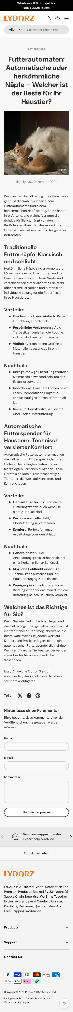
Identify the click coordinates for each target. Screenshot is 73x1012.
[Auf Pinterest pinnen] (37, 695)
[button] (57, 18)
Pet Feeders (36, 49)
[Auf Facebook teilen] (29, 695)
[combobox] (36, 29)
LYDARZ (29, 992)
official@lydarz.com (36, 7)
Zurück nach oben (36, 853)
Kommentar (12, 777)
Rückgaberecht (13, 998)
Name (8, 738)
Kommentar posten (36, 812)
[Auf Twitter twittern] (20, 695)
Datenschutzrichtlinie (38, 998)
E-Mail (8, 757)
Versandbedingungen (16, 1002)
